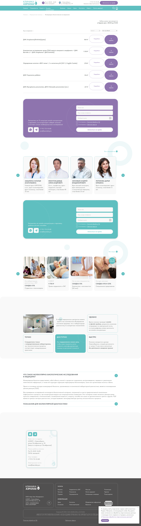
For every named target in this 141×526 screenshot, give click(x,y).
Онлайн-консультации (50, 9)
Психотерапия (108, 494)
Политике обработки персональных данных (117, 517)
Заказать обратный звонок (91, 3)
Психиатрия (107, 489)
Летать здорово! (98, 8)
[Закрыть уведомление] (138, 507)
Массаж (88, 489)
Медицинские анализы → (37, 14)
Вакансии (88, 504)
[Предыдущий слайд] (18, 175)
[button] (109, 3)
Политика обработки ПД (30, 520)
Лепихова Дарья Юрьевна (103, 182)
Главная (25, 8)
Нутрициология (73, 494)
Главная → (26, 14)
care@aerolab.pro (45, 131)
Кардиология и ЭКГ (74, 489)
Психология (72, 492)
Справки (60, 494)
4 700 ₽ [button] (51, 284)
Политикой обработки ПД (93, 122)
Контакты (82, 8)
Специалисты (34, 8)
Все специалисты (109, 151)
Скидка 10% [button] (30, 286)
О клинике (60, 504)
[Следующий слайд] (123, 175)
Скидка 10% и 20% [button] (103, 284)
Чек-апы (60, 492)
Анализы (62, 8)
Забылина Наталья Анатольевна (33, 182)
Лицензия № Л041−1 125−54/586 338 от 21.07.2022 (70, 512)
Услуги (41, 8)
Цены (75, 8)
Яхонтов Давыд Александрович (55, 182)
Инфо (88, 8)
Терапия (106, 492)
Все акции (112, 251)
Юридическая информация (93, 502)
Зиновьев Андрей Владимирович (79, 182)
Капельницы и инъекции (92, 494)
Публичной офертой (92, 124)
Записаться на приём (94, 130)
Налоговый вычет (74, 504)
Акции (69, 8)
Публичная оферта (70, 520)
